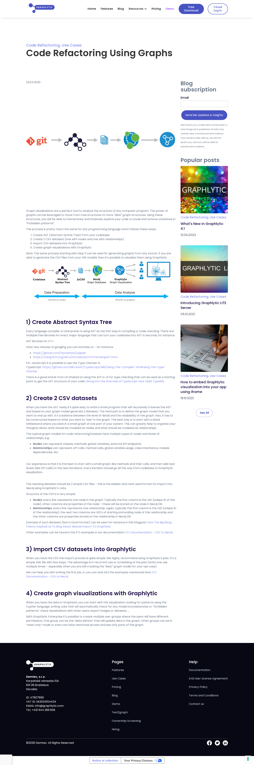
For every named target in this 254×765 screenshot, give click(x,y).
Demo (170, 9)
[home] (41, 8)
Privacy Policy (198, 687)
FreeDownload (191, 8)
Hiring (115, 729)
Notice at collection (105, 760)
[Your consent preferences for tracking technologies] (248, 759)
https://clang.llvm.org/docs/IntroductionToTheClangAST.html (75, 357)
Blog (121, 9)
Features (107, 9)
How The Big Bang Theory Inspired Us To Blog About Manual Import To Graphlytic (98, 524)
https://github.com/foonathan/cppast (59, 353)
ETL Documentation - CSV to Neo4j (149, 532)
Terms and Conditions (204, 695)
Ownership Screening (126, 721)
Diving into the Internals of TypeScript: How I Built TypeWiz (125, 381)
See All (204, 413)
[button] (138, 8)
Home (92, 9)
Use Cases (119, 678)
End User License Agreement (208, 678)
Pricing (156, 9)
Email (185, 97)
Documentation (199, 670)
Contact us (196, 704)
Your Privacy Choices (138, 760)
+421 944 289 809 (43, 710)
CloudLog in (218, 8)
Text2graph (120, 712)
